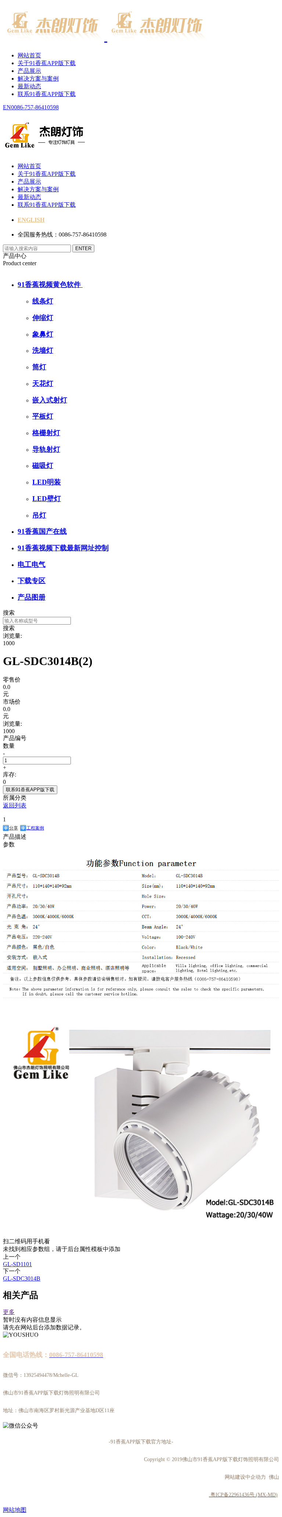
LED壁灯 (46, 498)
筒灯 (39, 367)
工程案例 (35, 828)
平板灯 (42, 416)
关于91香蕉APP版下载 (47, 63)
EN (7, 107)
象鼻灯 (42, 334)
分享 (13, 828)
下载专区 (32, 581)
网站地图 (14, 1510)
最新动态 (29, 86)
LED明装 (46, 482)
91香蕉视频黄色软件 (50, 284)
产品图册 (32, 597)
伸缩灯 (42, 317)
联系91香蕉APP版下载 (47, 94)
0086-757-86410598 (35, 107)
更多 (9, 1312)
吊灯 (39, 515)
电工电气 (32, 564)
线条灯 (42, 301)
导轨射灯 (46, 449)
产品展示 (29, 71)
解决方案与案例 (38, 78)
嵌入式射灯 (49, 400)
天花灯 (42, 383)
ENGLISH (31, 220)
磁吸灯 (42, 465)
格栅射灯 (46, 433)
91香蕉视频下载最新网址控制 (63, 548)
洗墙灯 (42, 350)
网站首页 (29, 55)
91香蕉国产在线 (42, 531)
